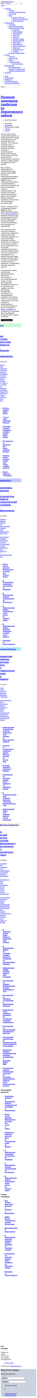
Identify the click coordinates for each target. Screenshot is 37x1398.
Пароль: (5, 1382)
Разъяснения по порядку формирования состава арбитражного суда (9, 986)
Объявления (9, 65)
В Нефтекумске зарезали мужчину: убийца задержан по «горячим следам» (10, 1243)
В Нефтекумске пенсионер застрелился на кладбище (8, 585)
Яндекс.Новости (19, 17)
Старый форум (14, 62)
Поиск (11, 60)
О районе (16, 30)
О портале (12, 14)
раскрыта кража (11, 214)
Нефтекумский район (16, 28)
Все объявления (15, 67)
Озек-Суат (16, 48)
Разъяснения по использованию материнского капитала (9, 1029)
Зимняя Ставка (18, 39)
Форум (7, 55)
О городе (12, 25)
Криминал (8, 80)
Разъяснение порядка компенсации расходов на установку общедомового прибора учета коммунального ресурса (9, 1077)
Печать (8, 129)
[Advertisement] (16, 90)
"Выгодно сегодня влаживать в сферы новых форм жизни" (7, 432)
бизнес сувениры (7, 309)
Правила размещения (17, 71)
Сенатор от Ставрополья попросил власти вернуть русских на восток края (8, 753)
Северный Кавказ (11, 81)
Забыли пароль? (11, 1394)
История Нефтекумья (16, 53)
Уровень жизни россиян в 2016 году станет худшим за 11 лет (6, 462)
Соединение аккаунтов (17, 12)
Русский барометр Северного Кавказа (7, 768)
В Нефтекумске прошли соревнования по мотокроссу (8, 597)
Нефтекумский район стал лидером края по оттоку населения (8, 814)
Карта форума (18, 64)
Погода (11, 10)
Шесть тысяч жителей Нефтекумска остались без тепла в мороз (8, 570)
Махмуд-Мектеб (18, 41)
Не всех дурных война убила (6, 410)
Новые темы (13, 58)
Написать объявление (17, 69)
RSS (10, 16)
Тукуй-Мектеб (17, 44)
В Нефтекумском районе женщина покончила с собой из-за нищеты (9, 630)
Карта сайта (9, 1363)
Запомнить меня (10, 1385)
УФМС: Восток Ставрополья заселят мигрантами (10, 1220)
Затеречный (17, 33)
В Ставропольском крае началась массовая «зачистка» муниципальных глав (9, 799)
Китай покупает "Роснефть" (7, 473)
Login (3, 5)
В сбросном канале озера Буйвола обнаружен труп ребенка (7, 936)
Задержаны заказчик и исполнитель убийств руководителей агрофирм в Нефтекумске (11, 1103)
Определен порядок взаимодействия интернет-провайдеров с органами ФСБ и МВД (9, 1057)
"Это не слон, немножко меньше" (7, 419)
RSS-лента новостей (20, 19)
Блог (6, 76)
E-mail (7, 131)
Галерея (8, 73)
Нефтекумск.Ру (16, 1366)
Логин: (4, 1378)
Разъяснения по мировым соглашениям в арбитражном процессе (8, 1000)
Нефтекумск (9, 23)
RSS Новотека (18, 21)
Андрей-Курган (18, 49)
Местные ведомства (12, 83)
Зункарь (16, 51)
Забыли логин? (10, 1395)
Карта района (18, 32)
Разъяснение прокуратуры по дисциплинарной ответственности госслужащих (9, 1041)
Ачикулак (16, 35)
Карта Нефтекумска (16, 26)
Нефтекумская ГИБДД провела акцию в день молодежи (8, 972)
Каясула (16, 37)
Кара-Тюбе (17, 42)
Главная (8, 8)
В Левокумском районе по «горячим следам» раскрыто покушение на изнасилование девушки (9, 955)
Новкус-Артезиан (19, 46)
